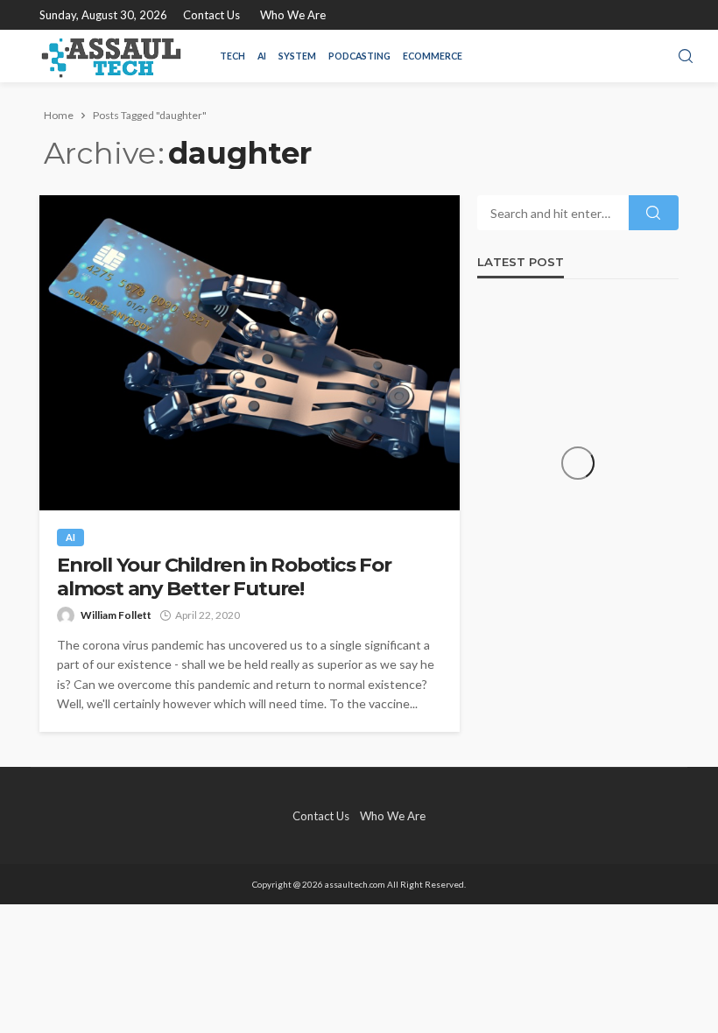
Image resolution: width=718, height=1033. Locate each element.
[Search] (685, 57)
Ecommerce (432, 56)
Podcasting (359, 56)
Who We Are (293, 15)
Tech (232, 56)
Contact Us (211, 15)
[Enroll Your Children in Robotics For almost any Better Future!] (249, 352)
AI (261, 56)
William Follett (116, 615)
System (297, 56)
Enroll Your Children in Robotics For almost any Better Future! (224, 577)
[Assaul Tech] (111, 56)
